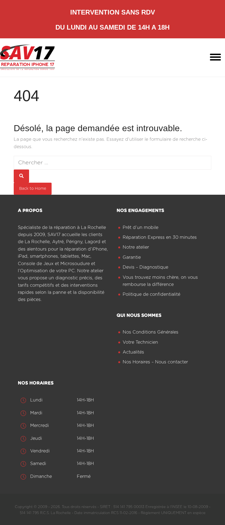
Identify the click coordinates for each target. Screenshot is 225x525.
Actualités (133, 352)
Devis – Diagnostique (145, 267)
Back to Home (32, 189)
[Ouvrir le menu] (215, 57)
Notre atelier (136, 247)
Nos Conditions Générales (150, 332)
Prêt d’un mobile (140, 227)
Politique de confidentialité (151, 294)
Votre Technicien (140, 342)
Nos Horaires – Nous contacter (155, 362)
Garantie (132, 257)
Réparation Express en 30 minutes (160, 237)
